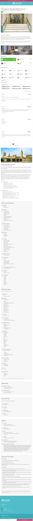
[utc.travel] (5, 500)
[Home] (1, 515)
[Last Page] (22, 144)
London (2, 7)
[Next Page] (21, 144)
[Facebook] (3, 515)
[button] (2, 23)
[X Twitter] (5, 515)
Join (23, 0)
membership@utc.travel (6, 509)
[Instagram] (7, 515)
